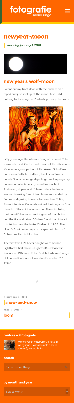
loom (8, 315)
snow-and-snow (21, 302)
